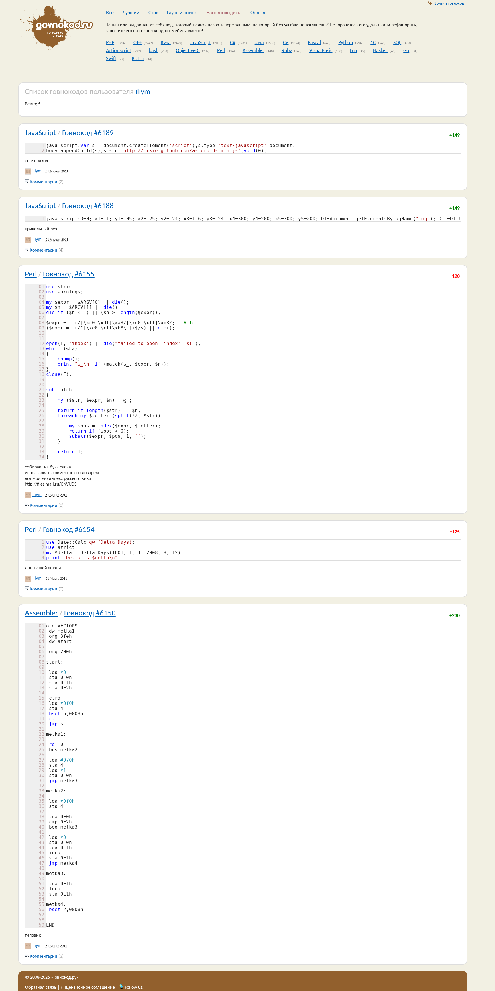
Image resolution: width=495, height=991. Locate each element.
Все (110, 13)
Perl (221, 50)
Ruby (287, 50)
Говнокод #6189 (88, 133)
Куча (166, 42)
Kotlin (138, 58)
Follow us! (134, 987)
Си (286, 42)
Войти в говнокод (449, 3)
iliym (142, 92)
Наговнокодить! (224, 13)
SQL (397, 42)
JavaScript (200, 42)
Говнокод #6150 (90, 613)
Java (259, 42)
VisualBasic (321, 50)
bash (153, 50)
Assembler (253, 50)
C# (232, 42)
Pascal (314, 42)
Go (406, 50)
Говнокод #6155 (69, 274)
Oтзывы (259, 13)
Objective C (188, 50)
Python (345, 42)
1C (373, 42)
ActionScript (118, 50)
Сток (153, 13)
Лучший (131, 13)
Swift (111, 58)
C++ (137, 42)
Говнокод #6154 (69, 530)
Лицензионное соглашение (88, 987)
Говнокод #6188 (88, 206)
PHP (110, 42)
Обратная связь (40, 987)
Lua (353, 50)
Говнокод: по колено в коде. (55, 29)
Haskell (380, 50)
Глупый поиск (182, 13)
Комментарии (43, 182)
